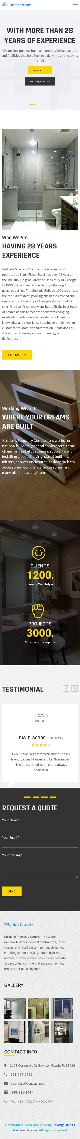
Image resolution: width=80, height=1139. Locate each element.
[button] (28, 797)
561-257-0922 (21, 1074)
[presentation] (66, 688)
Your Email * (10, 837)
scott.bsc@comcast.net (27, 1083)
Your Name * (11, 820)
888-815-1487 (22, 1092)
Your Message (12, 855)
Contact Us (17, 355)
